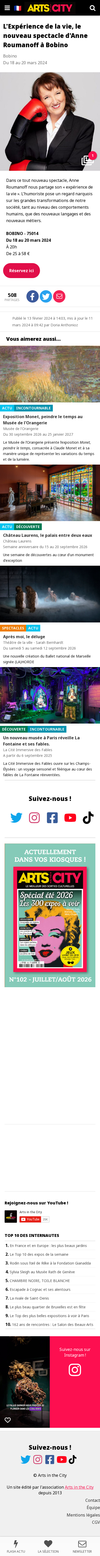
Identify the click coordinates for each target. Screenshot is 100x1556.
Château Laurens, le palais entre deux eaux (47, 535)
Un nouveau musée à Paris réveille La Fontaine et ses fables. (41, 741)
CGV (96, 1522)
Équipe (93, 1507)
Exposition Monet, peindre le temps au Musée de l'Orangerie (43, 420)
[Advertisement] (50, 1056)
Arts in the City (79, 1487)
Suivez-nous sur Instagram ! (75, 1352)
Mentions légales (83, 1515)
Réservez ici (21, 270)
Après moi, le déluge (24, 636)
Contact (92, 1500)
